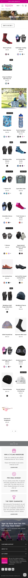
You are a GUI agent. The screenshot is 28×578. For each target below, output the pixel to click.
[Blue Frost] (21, 193)
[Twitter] (9, 569)
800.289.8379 (16, 1)
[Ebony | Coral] (7, 223)
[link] (14, 458)
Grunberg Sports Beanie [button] (21, 361)
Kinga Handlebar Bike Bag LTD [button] (7, 77)
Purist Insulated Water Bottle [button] (20, 131)
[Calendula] (7, 253)
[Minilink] (8, 83)
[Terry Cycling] (9, 6)
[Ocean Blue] (7, 283)
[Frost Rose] (7, 425)
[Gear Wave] (7, 193)
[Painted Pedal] (18, 54)
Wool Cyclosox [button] (7, 47)
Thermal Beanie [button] (7, 389)
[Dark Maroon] (22, 253)
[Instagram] (6, 569)
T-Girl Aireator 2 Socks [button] (21, 217)
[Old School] (22, 54)
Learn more (14, 467)
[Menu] (2, 6)
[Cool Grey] (22, 223)
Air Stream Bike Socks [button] (20, 160)
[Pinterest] (13, 569)
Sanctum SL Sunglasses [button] (7, 419)
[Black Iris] (9, 223)
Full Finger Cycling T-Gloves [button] (21, 48)
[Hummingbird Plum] (22, 137)
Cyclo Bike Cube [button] (20, 188)
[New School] (4, 137)
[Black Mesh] (4, 253)
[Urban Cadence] (20, 54)
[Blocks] (6, 83)
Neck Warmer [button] (7, 130)
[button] (26, 1)
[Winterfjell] (21, 396)
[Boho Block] (7, 367)
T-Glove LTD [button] (7, 188)
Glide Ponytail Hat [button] (7, 334)
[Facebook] (2, 569)
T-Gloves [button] (7, 245)
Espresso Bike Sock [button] (20, 334)
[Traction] (8, 54)
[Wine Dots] (6, 54)
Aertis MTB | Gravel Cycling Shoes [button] (20, 277)
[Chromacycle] (20, 137)
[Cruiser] (9, 367)
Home (2, 8)
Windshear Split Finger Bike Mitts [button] (7, 306)
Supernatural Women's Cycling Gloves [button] (21, 247)
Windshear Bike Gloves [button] (7, 160)
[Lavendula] (9, 253)
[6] (15, 431)
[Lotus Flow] (4, 367)
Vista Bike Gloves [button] (7, 216)
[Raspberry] (20, 223)
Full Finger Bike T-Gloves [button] (7, 361)
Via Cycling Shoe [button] (7, 276)
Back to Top (14, 444)
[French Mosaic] (18, 137)
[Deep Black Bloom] (21, 367)
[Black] (7, 166)
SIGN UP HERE (21, 534)
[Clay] (4, 283)
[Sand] (22, 283)
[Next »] (12, 431)
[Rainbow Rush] (9, 193)
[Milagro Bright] (22, 166)
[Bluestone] (4, 223)
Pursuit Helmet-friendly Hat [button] (20, 390)
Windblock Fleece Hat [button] (21, 306)
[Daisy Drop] (18, 166)
